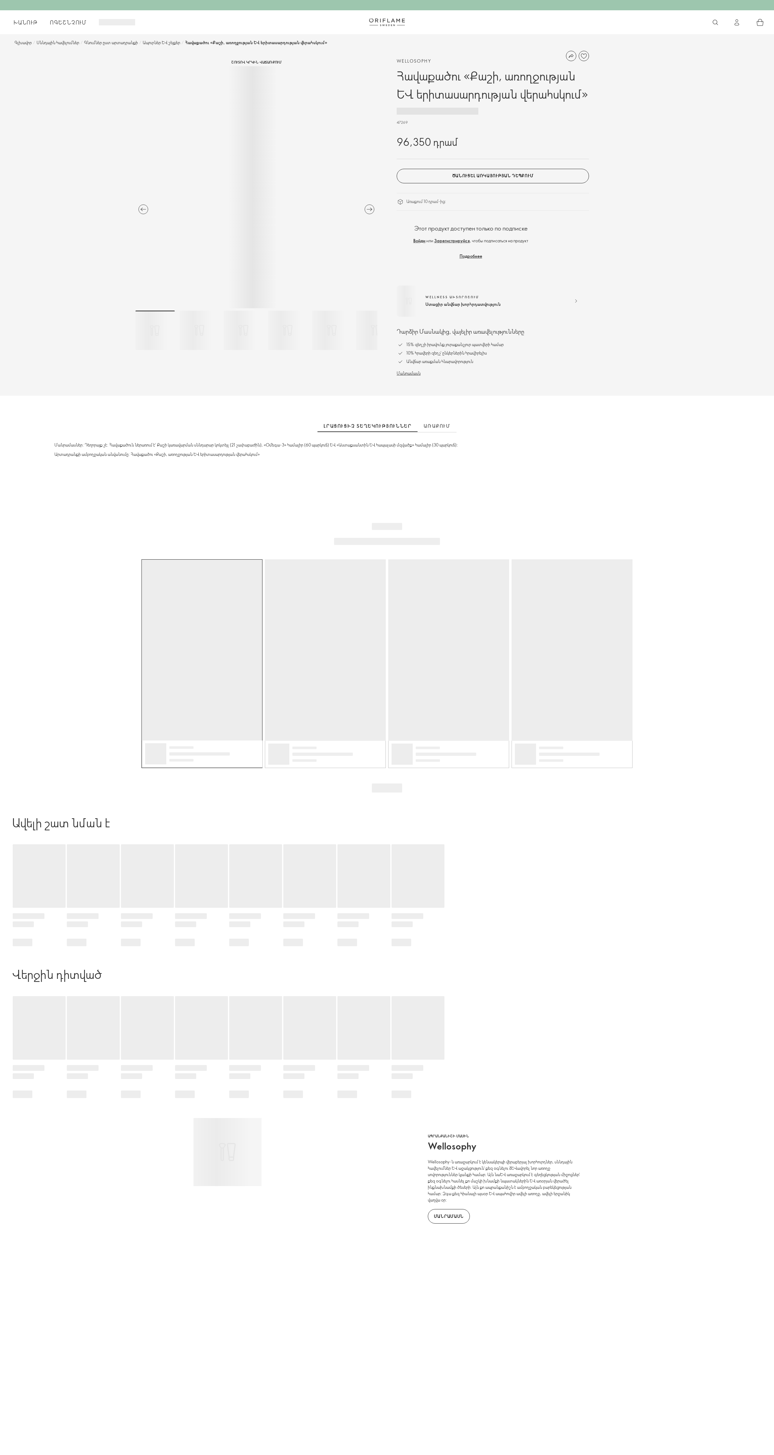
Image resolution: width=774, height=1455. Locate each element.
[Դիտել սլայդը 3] (243, 330)
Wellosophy (414, 61)
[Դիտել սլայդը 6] (375, 330)
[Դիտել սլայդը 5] (331, 330)
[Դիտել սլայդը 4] (287, 330)
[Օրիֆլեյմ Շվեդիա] (387, 22)
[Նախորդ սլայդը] (143, 209)
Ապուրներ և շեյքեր (161, 42)
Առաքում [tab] (437, 426)
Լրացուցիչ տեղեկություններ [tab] (367, 426)
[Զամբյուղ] (760, 22)
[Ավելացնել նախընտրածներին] (584, 56)
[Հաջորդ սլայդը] (369, 209)
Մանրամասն (409, 373)
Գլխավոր (23, 42)
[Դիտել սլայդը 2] (199, 330)
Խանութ (26, 22)
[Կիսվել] (571, 56)
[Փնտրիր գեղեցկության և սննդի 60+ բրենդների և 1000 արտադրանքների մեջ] (715, 22)
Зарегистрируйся (452, 241)
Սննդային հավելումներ (58, 42)
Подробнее (471, 256)
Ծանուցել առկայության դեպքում (493, 175)
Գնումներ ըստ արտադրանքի (111, 42)
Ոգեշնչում (68, 22)
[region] (256, 187)
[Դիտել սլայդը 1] (155, 330)
